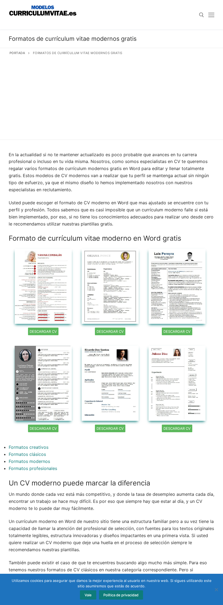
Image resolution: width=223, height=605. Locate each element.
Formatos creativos (28, 447)
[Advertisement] (111, 96)
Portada (17, 53)
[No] (216, 589)
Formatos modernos (29, 461)
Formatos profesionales (33, 468)
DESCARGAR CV (43, 331)
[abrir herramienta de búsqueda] (201, 14)
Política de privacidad (120, 595)
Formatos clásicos (27, 454)
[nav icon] (211, 15)
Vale (88, 595)
